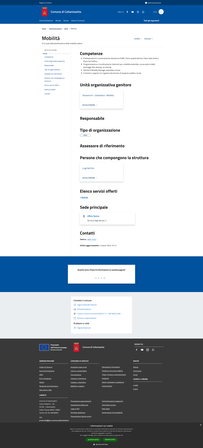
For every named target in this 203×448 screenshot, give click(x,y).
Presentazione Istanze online (81, 416)
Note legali (106, 409)
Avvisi (135, 374)
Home (44, 28)
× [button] (200, 425)
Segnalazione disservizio (79, 405)
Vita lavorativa (76, 374)
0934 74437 (91, 239)
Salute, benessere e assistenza (113, 382)
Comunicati (137, 371)
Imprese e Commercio (78, 378)
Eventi (135, 389)
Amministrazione (55, 28)
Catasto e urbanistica (78, 382)
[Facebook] (126, 11)
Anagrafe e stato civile (79, 367)
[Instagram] (137, 11)
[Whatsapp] (142, 11)
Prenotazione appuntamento (81, 401)
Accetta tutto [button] (93, 440)
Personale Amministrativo (48, 386)
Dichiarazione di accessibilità (112, 412)
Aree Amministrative (46, 371)
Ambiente (105, 378)
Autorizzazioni (107, 386)
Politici (41, 382)
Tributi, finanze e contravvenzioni (114, 374)
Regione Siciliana (45, 2)
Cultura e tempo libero (79, 371)
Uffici (66, 28)
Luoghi (135, 385)
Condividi (137, 39)
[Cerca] (161, 11)
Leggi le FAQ (75, 409)
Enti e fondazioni (45, 378)
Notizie (135, 367)
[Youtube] (132, 11)
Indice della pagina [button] (50, 50)
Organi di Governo (45, 367)
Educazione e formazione (111, 367)
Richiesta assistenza (78, 412)
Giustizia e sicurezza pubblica (112, 371)
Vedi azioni (147, 39)
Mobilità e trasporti (77, 386)
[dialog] (101, 435)
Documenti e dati (45, 390)
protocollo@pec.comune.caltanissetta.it (54, 420)
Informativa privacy (109, 405)
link (122, 435)
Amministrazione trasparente (112, 401)
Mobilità (84, 197)
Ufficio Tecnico (93, 216)
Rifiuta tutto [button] (110, 439)
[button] (101, 444)
